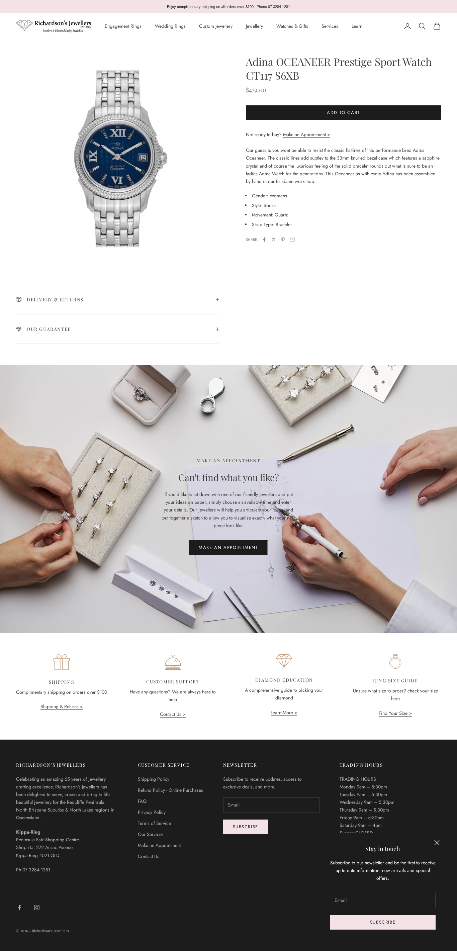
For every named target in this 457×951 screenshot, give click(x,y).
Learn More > (284, 712)
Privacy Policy (152, 812)
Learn (357, 26)
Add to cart (343, 112)
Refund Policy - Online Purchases (170, 790)
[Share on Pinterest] (283, 239)
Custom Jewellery (216, 26)
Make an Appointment (228, 547)
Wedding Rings (170, 26)
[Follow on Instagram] (36, 907)
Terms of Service (154, 823)
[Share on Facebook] (264, 239)
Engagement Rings (123, 26)
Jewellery (254, 26)
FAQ (142, 801)
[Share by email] (292, 239)
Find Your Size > (395, 713)
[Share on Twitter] (273, 239)
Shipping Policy (153, 779)
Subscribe (382, 922)
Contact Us (148, 856)
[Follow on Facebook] (19, 907)
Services (330, 26)
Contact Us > (173, 714)
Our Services (151, 834)
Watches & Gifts (292, 26)
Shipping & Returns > (61, 706)
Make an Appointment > (306, 134)
